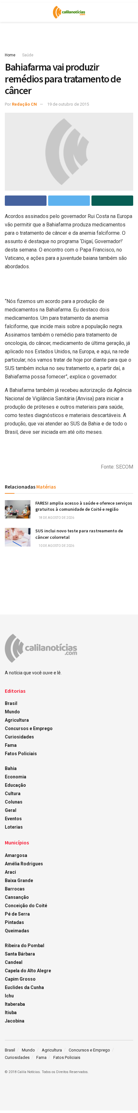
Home (10, 55)
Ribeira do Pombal (24, 945)
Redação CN (24, 104)
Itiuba (11, 1012)
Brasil (11, 703)
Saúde (27, 55)
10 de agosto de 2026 (56, 545)
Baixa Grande (19, 880)
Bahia (11, 768)
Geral (10, 810)
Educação (15, 785)
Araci (10, 872)
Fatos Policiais (21, 753)
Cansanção (17, 897)
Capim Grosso (20, 979)
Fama (11, 745)
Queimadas (17, 930)
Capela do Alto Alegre (28, 970)
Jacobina (14, 1020)
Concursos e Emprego (29, 728)
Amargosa (16, 855)
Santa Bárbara (20, 953)
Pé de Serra (17, 914)
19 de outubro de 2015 (68, 104)
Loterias (14, 827)
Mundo (12, 711)
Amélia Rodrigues (24, 863)
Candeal (13, 962)
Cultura (13, 793)
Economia (15, 776)
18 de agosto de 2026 (56, 517)
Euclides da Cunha (24, 987)
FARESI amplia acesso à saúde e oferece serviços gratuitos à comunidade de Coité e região (83, 506)
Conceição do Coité (26, 905)
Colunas (13, 801)
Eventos (13, 818)
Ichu (9, 995)
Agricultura (17, 720)
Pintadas (14, 922)
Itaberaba (15, 1004)
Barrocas (15, 888)
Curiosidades (19, 736)
